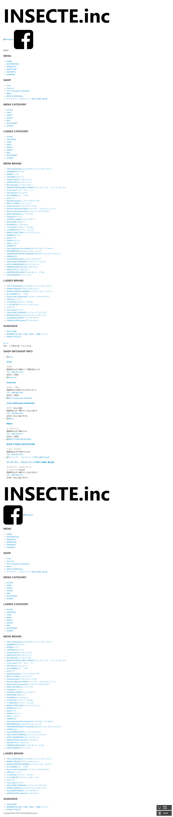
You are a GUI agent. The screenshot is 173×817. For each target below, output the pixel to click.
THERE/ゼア (12, 246)
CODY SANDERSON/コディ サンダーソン (23, 264)
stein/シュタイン (13, 243)
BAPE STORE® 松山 (15, 96)
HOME (9, 61)
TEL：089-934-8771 (15, 434)
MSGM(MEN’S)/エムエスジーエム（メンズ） (24, 251)
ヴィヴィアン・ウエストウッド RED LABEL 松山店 (27, 99)
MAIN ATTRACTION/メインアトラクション (24, 233)
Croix (9, 86)
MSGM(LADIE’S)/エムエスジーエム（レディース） (27, 315)
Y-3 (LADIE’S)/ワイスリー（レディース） (23, 305)
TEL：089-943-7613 (15, 454)
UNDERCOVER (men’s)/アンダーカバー (23, 267)
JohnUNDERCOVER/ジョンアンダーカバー (24, 259)
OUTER (10, 110)
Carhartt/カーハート (15, 217)
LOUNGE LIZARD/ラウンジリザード (21, 219)
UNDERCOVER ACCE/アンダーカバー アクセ (25, 272)
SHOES (10, 118)
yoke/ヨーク (11, 238)
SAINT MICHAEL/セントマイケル (20, 214)
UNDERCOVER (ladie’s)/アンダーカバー (23, 320)
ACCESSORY (12, 123)
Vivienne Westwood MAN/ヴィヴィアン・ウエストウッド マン (31, 209)
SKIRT (9, 145)
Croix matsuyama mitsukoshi (18, 91)
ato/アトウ (11, 198)
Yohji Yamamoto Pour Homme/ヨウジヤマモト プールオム (30, 248)
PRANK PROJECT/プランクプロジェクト (23, 289)
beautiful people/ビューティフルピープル (23, 201)
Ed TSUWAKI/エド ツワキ (17, 195)
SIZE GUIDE (12, 331)
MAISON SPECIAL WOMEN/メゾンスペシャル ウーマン (29, 291)
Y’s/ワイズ (11, 307)
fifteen (9, 93)
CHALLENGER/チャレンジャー (19, 275)
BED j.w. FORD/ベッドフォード (19, 203)
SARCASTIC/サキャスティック (19, 182)
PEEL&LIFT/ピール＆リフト (18, 270)
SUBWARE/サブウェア (16, 172)
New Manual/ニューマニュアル (19, 185)
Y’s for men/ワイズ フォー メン (20, 190)
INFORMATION (13, 64)
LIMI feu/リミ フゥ (14, 299)
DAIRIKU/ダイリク (14, 235)
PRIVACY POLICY (14, 337)
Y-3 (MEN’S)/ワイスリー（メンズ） (21, 230)
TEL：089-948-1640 (15, 413)
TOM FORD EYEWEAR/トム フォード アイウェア (26, 262)
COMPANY (11, 75)
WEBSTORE (12, 69)
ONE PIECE (11, 139)
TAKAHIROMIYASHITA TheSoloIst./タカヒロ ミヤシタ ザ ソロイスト (34, 254)
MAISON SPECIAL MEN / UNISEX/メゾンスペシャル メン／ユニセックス (36, 187)
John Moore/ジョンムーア (17, 193)
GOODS (10, 126)
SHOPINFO (11, 72)
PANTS (9, 115)
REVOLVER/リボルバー (16, 222)
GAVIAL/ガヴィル (13, 240)
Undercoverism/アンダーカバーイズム (22, 206)
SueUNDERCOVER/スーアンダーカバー (23, 318)
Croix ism (10, 88)
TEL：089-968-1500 (15, 393)
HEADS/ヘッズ (12, 174)
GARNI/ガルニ (12, 256)
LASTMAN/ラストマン (15, 177)
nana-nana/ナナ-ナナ (15, 310)
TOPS (9, 113)
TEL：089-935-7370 (15, 372)
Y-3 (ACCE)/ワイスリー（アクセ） (20, 227)
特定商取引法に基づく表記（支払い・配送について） (28, 334)
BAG (8, 120)
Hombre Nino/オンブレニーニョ (19, 180)
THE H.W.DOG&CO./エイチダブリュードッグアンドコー (29, 169)
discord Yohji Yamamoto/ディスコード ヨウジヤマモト (28, 211)
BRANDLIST (11, 67)
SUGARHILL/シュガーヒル (17, 225)
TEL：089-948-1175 (15, 475)
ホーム (6, 343)
